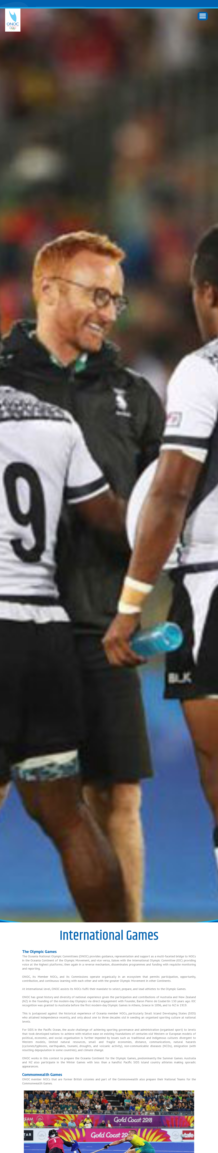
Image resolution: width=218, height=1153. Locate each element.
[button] (203, 16)
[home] (12, 20)
